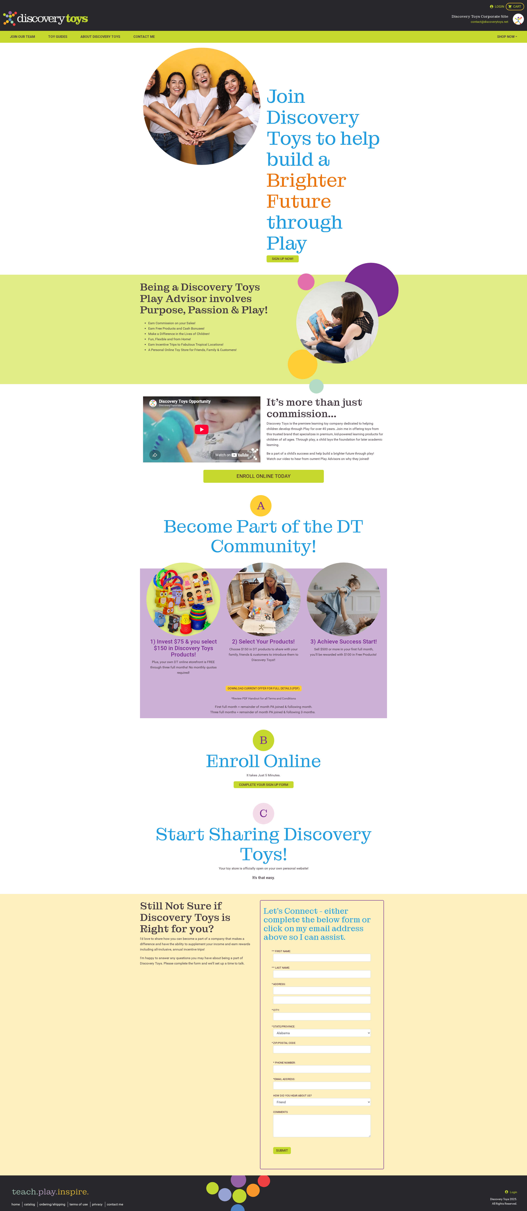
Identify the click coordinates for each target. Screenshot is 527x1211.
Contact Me (144, 37)
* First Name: (282, 951)
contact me (115, 1204)
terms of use (79, 1204)
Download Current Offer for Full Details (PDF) (264, 688)
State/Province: (284, 1026)
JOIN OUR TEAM (22, 37)
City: (276, 1010)
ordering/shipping (52, 1204)
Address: (279, 984)
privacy (97, 1204)
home (16, 1204)
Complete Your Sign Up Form (263, 785)
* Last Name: (281, 967)
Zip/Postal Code (284, 1043)
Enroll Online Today (263, 476)
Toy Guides (57, 37)
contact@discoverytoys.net (489, 22)
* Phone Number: (284, 1062)
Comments (280, 1112)
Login (499, 6)
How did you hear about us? (292, 1095)
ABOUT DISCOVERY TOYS (100, 37)
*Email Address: (284, 1079)
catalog (29, 1204)
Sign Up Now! (282, 259)
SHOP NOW (506, 37)
